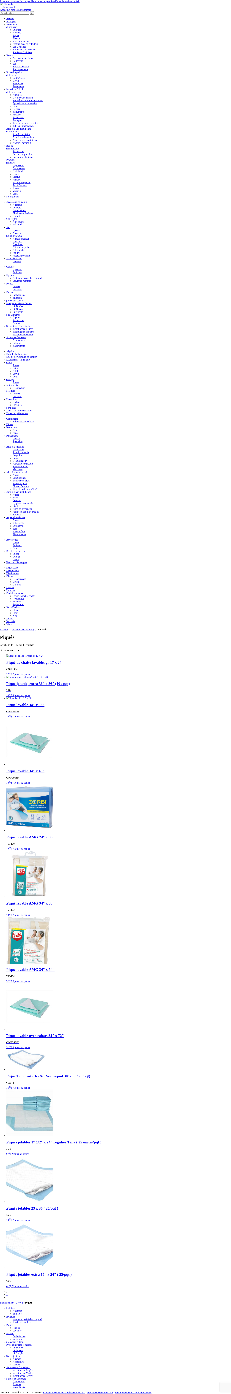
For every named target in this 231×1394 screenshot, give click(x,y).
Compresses (19, 78)
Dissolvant (18, 244)
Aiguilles (17, 94)
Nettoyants (18, 83)
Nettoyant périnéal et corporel (27, 278)
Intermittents (19, 345)
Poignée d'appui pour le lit (25, 511)
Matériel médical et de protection (14, 90)
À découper (18, 221)
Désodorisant (19, 210)
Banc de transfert (21, 480)
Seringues (17, 120)
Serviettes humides (22, 280)
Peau (15, 430)
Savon (16, 188)
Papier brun (18, 604)
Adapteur (17, 204)
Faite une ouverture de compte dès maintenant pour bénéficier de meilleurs (40, 1)
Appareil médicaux (22, 143)
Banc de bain (19, 477)
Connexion (6, 7)
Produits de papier (21, 182)
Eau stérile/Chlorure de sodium (28, 100)
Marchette (17, 469)
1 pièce (16, 230)
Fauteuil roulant (20, 466)
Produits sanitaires (10, 161)
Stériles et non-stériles (23, 421)
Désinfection (19, 388)
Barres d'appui (20, 483)
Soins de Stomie (21, 66)
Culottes (17, 29)
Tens (15, 528)
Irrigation (17, 297)
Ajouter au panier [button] (21, 674)
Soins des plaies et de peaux (14, 73)
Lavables (17, 289)
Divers (16, 80)
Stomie (9, 55)
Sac (14, 63)
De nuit (16, 323)
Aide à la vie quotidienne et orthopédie (18, 130)
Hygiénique (18, 598)
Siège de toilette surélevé (25, 489)
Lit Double (18, 306)
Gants (15, 106)
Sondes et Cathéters (22, 52)
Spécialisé (17, 441)
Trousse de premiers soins (25, 123)
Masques (17, 114)
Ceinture (17, 207)
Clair (15, 613)
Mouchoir (17, 601)
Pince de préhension (23, 509)
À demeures (19, 340)
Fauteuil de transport (23, 463)
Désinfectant (19, 168)
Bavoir (16, 497)
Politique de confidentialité (100, 1392)
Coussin (17, 500)
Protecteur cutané (21, 255)
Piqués (16, 35)
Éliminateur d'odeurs (23, 213)
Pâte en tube (19, 250)
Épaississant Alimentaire (25, 103)
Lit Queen (18, 309)
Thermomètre (19, 534)
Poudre (16, 252)
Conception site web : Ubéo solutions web (64, 1392)
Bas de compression (12, 147)
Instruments (18, 111)
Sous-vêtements (20, 69)
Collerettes (18, 61)
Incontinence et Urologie (24, 629)
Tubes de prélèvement (23, 126)
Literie (16, 506)
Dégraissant (18, 165)
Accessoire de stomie (23, 58)
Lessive (16, 176)
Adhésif (16, 438)
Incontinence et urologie (12, 25)
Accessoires (18, 151)
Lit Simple (18, 312)
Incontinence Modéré (23, 331)
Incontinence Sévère (23, 334)
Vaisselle (17, 191)
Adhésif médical (21, 238)
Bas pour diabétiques (23, 157)
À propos (13, 9)
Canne (16, 458)
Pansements (18, 86)
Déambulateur (20, 460)
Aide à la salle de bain (23, 137)
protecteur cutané (21, 41)
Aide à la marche (21, 452)
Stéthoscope (19, 526)
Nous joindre (24, 9)
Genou (16, 559)
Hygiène (17, 32)
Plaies (15, 433)
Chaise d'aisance (21, 486)
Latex (15, 368)
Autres (16, 365)
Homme (17, 261)
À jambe (17, 317)
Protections (18, 117)
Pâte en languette (21, 247)
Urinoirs (17, 584)
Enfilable (17, 272)
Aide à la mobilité (21, 134)
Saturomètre (19, 523)
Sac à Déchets (20, 185)
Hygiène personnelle (23, 503)
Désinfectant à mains (23, 97)
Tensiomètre (19, 531)
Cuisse (16, 553)
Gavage (16, 109)
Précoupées (18, 224)
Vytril (15, 376)
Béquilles (17, 455)
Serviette (17, 514)
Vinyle (16, 373)
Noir (15, 615)
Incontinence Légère (23, 329)
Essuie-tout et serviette (24, 596)
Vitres (15, 193)
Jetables (16, 286)
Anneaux (17, 241)
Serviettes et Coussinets (24, 49)
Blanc (15, 610)
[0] (15, 7)
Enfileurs (17, 545)
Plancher (17, 179)
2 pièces (17, 233)
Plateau (16, 38)
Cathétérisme (19, 295)
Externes (17, 343)
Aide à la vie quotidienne (25, 140)
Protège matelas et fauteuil (25, 44)
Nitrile (16, 371)
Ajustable (17, 269)
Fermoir (16, 216)
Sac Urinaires (19, 46)
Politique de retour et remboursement (133, 1392)
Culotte (16, 556)
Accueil (4, 9)
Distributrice (19, 171)
